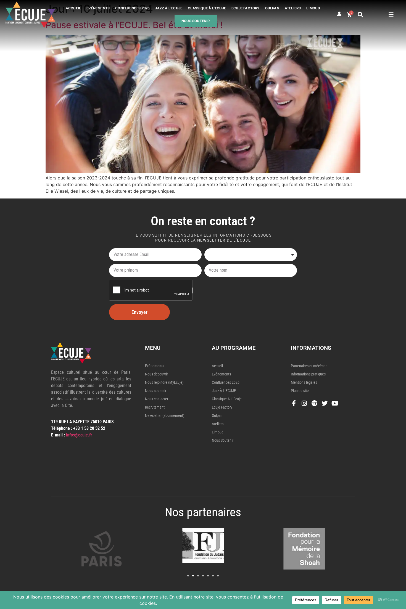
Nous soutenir (195, 21)
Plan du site (300, 390)
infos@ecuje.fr (79, 435)
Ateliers (293, 8)
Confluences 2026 (132, 8)
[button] (360, 15)
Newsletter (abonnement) (164, 415)
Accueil (73, 8)
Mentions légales (304, 382)
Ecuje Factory (245, 8)
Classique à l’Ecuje (207, 8)
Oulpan (272, 8)
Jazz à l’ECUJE (168, 8)
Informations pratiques (308, 374)
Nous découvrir (156, 374)
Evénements (98, 8)
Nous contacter (156, 399)
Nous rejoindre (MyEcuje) (164, 382)
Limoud (313, 8)
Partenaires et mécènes (309, 366)
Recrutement (155, 407)
